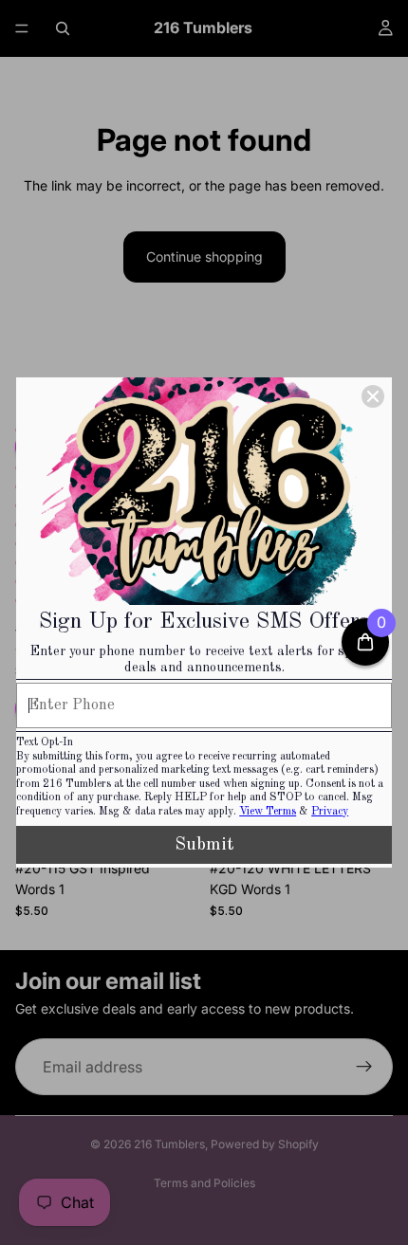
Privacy (329, 811)
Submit (204, 844)
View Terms (267, 811)
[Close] (373, 396)
